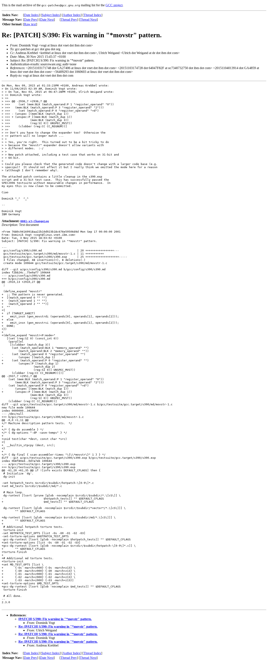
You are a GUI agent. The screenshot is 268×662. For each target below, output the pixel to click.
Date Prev (30, 19)
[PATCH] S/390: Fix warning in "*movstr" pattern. (55, 619)
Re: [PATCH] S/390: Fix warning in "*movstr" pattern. (58, 626)
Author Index (72, 15)
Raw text (30, 24)
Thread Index (92, 15)
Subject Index (51, 15)
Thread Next (88, 19)
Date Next (47, 19)
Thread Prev (69, 19)
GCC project (114, 5)
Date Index (31, 15)
